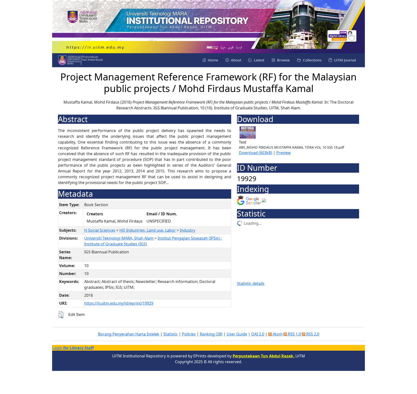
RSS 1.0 (294, 334)
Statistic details (250, 283)
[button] (60, 314)
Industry (187, 230)
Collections (311, 60)
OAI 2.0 (257, 334)
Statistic (170, 334)
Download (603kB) (255, 152)
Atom (277, 334)
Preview (283, 152)
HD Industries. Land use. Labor (147, 230)
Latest (258, 60)
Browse (283, 60)
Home (212, 60)
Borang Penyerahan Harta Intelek (128, 334)
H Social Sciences (99, 230)
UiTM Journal (344, 60)
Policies (189, 334)
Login (73, 347)
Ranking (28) (211, 334)
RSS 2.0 (312, 334)
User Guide (237, 334)
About (235, 60)
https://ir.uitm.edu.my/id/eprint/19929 (118, 303)
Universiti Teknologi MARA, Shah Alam (118, 238)
